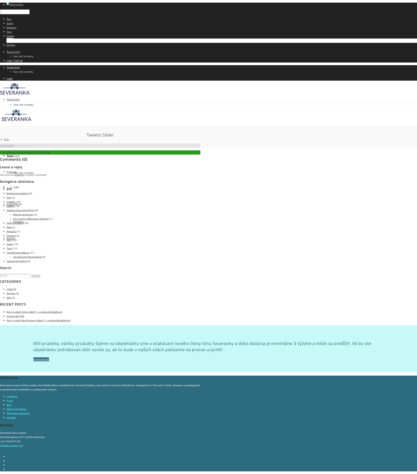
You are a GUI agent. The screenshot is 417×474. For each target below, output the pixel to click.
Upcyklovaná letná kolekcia (27, 257)
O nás (10, 400)
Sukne (10, 244)
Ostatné (11, 236)
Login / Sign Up (15, 60)
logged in (19, 175)
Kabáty (10, 206)
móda (11, 289)
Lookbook (12, 396)
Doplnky (11, 202)
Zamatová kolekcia (17, 261)
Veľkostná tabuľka (16, 409)
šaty (11, 298)
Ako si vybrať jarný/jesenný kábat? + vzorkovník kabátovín (38, 320)
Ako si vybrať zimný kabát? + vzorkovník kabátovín (34, 312)
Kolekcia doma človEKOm (20, 210)
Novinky (13, 293)
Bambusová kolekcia (18, 193)
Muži (9, 227)
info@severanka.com (11, 445)
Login (10, 78)
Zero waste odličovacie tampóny (31, 219)
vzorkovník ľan (41, 359)
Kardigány (18, 41)
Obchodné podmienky (18, 413)
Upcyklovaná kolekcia (18, 253)
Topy (9, 248)
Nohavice (12, 231)
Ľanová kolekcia (15, 223)
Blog (9, 405)
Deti (9, 198)
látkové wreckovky (23, 214)
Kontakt (11, 417)
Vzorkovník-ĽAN (15, 316)
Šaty (9, 240)
